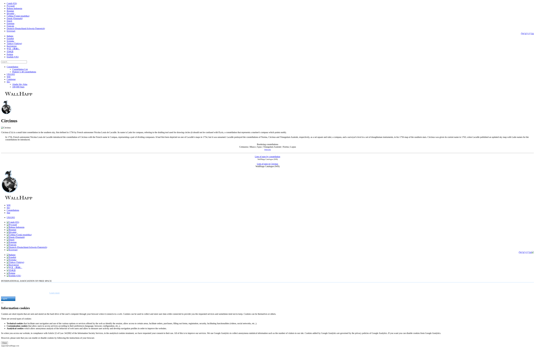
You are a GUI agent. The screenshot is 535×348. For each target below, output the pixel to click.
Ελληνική (11, 31)
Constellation (12, 67)
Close (4, 343)
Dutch (9, 21)
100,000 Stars (18, 87)
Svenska (10, 41)
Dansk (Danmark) (15, 18)
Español (10, 38)
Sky (8, 82)
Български (12, 46)
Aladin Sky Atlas (19, 84)
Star (8, 213)
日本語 (10, 51)
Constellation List (20, 69)
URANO (11, 74)
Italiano (10, 36)
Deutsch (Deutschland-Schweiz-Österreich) (26, 28)
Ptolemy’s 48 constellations (24, 72)
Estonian (10, 23)
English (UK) (13, 57)
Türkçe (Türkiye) (14, 43)
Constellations (13, 210)
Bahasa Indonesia (14, 8)
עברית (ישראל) (527, 33)
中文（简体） (13, 48)
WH (8, 77)
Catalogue (11, 79)
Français (10, 26)
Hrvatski (10, 13)
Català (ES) (12, 3)
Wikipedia (267, 149)
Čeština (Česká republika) (18, 16)
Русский (11, 6)
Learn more (54, 293)
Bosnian (10, 11)
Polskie (10, 54)
